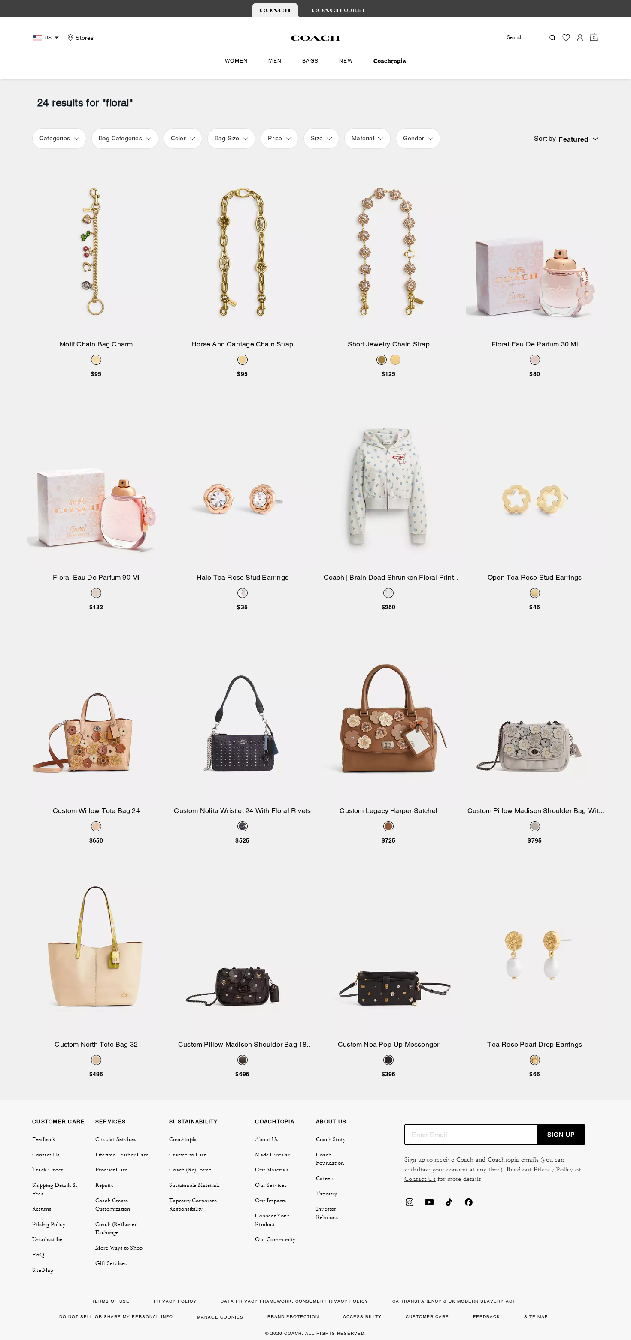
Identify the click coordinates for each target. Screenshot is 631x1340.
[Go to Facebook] (469, 1205)
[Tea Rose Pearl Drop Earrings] (535, 953)
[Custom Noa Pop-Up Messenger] (388, 953)
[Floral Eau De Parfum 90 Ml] (96, 486)
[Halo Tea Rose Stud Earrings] (242, 486)
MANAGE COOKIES (220, 1317)
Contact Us (420, 1179)
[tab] (275, 10)
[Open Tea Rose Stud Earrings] (535, 486)
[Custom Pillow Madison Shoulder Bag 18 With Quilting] (242, 953)
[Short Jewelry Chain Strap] (388, 252)
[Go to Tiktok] (449, 1205)
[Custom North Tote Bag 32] (96, 953)
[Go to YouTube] (429, 1205)
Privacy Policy (553, 1169)
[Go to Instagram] (409, 1205)
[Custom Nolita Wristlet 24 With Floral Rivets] (242, 719)
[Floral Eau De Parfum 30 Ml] (535, 252)
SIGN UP (561, 1134)
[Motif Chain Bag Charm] (96, 252)
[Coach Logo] (315, 38)
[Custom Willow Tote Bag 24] (96, 719)
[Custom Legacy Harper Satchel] (388, 719)
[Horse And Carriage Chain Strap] (242, 252)
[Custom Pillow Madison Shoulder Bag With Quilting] (535, 719)
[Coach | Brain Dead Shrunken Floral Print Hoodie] (388, 486)
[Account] (580, 38)
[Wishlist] (566, 38)
